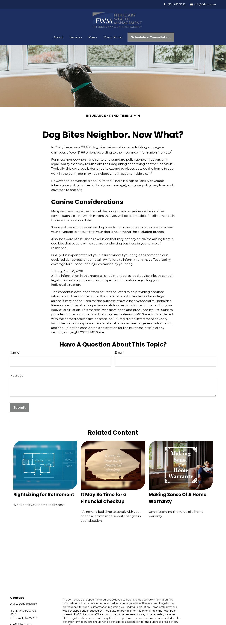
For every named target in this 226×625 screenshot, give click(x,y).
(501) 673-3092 (177, 4)
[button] (58, 37)
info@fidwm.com (205, 4)
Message (16, 375)
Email (119, 352)
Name (14, 352)
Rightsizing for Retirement (43, 494)
